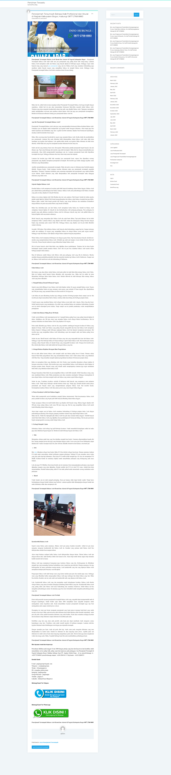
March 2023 (113, 80)
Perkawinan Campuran (116, 159)
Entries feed (113, 181)
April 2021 (112, 92)
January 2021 (113, 101)
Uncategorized (114, 163)
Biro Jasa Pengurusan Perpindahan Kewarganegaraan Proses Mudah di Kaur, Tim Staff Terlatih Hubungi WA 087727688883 (124, 43)
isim (35, 452)
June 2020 (113, 120)
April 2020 (112, 126)
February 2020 (114, 132)
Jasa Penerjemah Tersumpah (48, 742)
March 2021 (113, 95)
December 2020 (114, 104)
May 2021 (112, 89)
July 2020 (112, 117)
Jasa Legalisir (113, 147)
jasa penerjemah (53, 66)
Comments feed (114, 184)
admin (63, 734)
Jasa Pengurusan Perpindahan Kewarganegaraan (123, 156)
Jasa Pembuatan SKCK (116, 150)
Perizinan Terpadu (36, 3)
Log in (111, 178)
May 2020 (112, 123)
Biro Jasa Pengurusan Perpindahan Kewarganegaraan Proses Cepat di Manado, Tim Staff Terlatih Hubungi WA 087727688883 (124, 36)
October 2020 (114, 111)
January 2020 (113, 135)
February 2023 (114, 83)
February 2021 (114, 98)
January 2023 (113, 86)
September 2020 (114, 114)
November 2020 (114, 108)
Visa (111, 166)
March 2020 (113, 129)
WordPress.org (114, 187)
